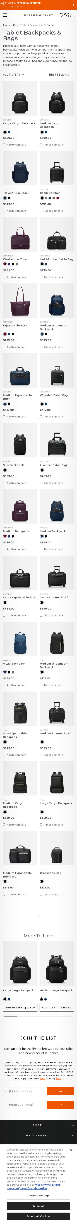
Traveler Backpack (16, 193)
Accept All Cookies (38, 1216)
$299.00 (8, 270)
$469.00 (9, 608)
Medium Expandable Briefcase (17, 874)
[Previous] (4, 5)
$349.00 (8, 204)
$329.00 (8, 817)
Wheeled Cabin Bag (54, 395)
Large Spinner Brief (54, 597)
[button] (62, 15)
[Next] (73, 5)
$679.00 (45, 608)
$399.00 (45, 138)
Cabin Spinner (50, 193)
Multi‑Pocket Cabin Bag (56, 259)
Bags (16, 25)
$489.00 (45, 476)
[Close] (71, 1150)
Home (7, 25)
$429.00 (8, 138)
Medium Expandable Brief (17, 397)
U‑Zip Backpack (14, 663)
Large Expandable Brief (19, 597)
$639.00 (45, 748)
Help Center (37, 1135)
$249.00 (8, 678)
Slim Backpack (13, 465)
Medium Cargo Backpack (50, 125)
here (42, 1078)
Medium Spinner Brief (55, 733)
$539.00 (45, 204)
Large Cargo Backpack (19, 123)
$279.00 (45, 270)
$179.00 (45, 887)
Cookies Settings (38, 1195)
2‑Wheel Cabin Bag (53, 465)
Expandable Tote (15, 325)
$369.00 (8, 476)
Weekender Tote (15, 259)
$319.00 (45, 678)
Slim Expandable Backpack (15, 735)
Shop (37, 1125)
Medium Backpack (16, 531)
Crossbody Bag (50, 873)
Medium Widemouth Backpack (54, 327)
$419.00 (8, 409)
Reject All (38, 1205)
